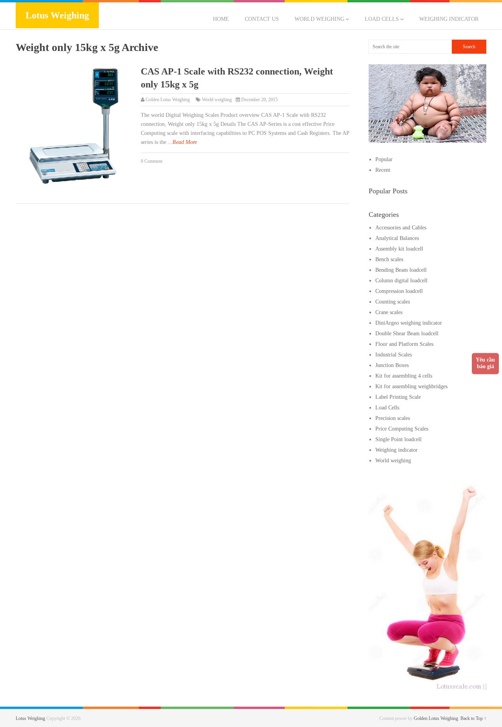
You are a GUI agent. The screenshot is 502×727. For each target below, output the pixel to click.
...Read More (182, 142)
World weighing (319, 19)
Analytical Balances (397, 238)
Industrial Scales (393, 355)
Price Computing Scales (401, 429)
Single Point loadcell (398, 439)
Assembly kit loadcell (399, 249)
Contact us (262, 19)
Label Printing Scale (398, 397)
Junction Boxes (392, 365)
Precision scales (392, 418)
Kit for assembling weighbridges (411, 386)
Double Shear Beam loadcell (406, 333)
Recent (382, 170)
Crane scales (388, 312)
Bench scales (389, 259)
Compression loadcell (399, 291)
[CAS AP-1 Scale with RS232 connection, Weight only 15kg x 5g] (74, 126)
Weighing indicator (448, 19)
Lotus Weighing (57, 15)
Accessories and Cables (400, 228)
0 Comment (151, 161)
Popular (384, 159)
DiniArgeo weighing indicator (408, 323)
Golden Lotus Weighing (168, 99)
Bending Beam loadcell (401, 270)
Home (221, 19)
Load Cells (382, 19)
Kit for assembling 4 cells (403, 376)
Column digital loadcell (401, 281)
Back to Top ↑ (473, 718)
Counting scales (392, 302)
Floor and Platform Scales (404, 344)
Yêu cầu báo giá (485, 363)
